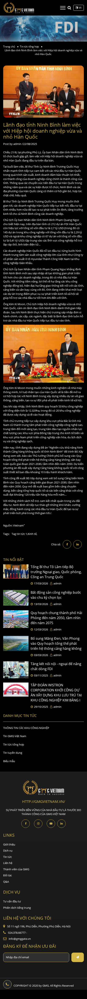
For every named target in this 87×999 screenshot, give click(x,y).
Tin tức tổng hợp (13, 744)
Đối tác (7, 875)
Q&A (6, 881)
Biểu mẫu (9, 761)
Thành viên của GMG (16, 869)
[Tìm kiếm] (69, 7)
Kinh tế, (32, 534)
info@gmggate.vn (20, 939)
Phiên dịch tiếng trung (17, 908)
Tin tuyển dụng (12, 753)
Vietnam (18, 525)
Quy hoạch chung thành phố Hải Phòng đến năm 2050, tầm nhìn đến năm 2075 (56, 617)
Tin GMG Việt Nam (14, 736)
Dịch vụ (7, 850)
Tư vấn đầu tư (12, 901)
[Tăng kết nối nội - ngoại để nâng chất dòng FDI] (16, 669)
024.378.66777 (17, 933)
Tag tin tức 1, (20, 534)
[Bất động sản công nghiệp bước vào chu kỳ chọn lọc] (16, 598)
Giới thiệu (9, 844)
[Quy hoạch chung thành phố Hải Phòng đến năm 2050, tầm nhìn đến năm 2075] (16, 621)
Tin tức (7, 857)
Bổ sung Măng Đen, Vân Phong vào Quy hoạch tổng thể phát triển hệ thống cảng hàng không (56, 643)
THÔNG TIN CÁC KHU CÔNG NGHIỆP (26, 728)
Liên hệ (7, 863)
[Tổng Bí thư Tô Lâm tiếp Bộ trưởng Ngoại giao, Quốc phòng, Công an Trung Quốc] (16, 575)
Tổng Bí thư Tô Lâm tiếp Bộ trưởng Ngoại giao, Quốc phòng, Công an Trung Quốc (56, 571)
